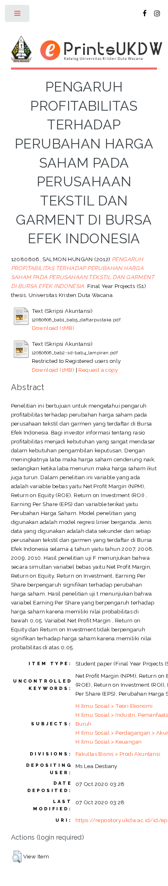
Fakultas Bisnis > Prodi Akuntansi (117, 754)
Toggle (17, 15)
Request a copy (98, 370)
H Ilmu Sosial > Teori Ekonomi (114, 706)
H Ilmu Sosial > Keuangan (108, 741)
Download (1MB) (53, 328)
